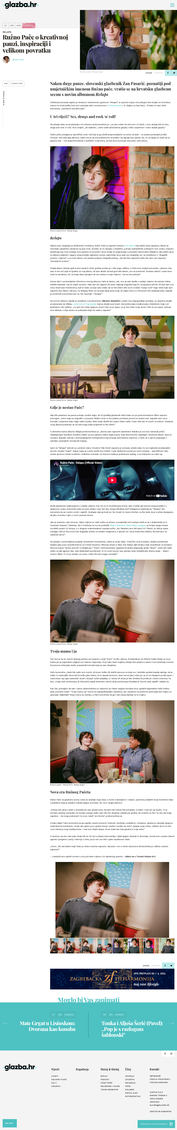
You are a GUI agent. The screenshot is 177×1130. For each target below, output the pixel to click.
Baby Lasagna (138, 525)
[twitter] (171, 965)
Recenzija (130, 1083)
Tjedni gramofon (109, 1090)
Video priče (106, 1083)
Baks (128, 525)
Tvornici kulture (115, 105)
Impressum (155, 1076)
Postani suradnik (159, 1082)
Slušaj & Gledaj (110, 1069)
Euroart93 (166, 1111)
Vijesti (55, 1069)
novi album (130, 245)
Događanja (82, 1069)
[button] (51, 945)
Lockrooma (78, 304)
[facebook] (168, 73)
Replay (104, 1076)
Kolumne (129, 1090)
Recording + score (110, 1086)
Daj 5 (54, 1083)
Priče (128, 1086)
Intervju (129, 1076)
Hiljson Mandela (117, 525)
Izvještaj (130, 1079)
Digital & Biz (131, 1093)
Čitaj (128, 1069)
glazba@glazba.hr (159, 1105)
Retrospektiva (132, 1096)
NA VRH (9, 1123)
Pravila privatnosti (160, 1079)
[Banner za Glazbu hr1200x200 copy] (112, 979)
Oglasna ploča (59, 1079)
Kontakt (154, 1069)
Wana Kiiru (18, 60)
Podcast (105, 1079)
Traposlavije (91, 304)
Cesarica (55, 1086)
